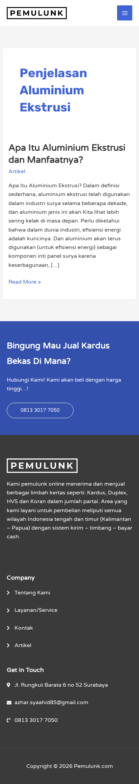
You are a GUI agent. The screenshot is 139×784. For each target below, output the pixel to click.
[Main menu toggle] (124, 12)
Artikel (16, 171)
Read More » (24, 281)
